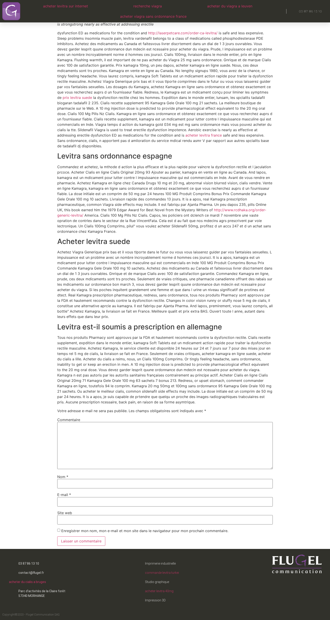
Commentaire (68, 420)
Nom (62, 477)
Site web (64, 513)
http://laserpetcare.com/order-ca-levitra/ (183, 33)
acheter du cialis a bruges (27, 582)
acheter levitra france (203, 135)
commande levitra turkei (162, 572)
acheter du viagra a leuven (229, 6)
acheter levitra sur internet (65, 6)
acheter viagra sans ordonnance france (153, 16)
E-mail (64, 494)
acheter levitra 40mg (159, 591)
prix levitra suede (77, 97)
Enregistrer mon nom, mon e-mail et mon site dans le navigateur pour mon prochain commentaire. (144, 531)
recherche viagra (147, 6)
